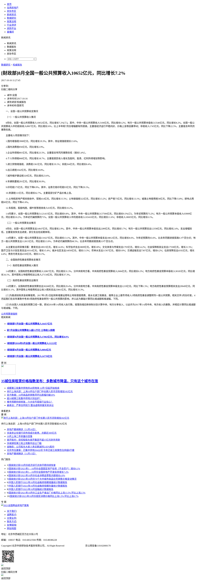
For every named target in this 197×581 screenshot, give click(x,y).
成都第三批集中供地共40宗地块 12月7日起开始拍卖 (33, 388)
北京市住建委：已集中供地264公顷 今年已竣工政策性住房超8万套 (40, 450)
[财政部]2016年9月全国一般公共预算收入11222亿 (32, 343)
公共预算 (5, 314)
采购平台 (11, 28)
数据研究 (11, 18)
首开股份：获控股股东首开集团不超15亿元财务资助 (33, 440)
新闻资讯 (11, 14)
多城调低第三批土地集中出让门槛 (24, 443)
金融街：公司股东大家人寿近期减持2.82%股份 (30, 446)
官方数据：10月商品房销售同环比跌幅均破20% (31, 395)
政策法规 (11, 21)
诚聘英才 (11, 514)
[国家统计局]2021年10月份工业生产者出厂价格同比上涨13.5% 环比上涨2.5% (46, 493)
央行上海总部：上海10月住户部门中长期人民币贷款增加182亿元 (40, 391)
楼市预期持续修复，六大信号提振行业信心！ (30, 402)
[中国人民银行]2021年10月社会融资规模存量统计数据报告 (37, 486)
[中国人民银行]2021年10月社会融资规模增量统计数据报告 (37, 482)
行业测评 (11, 25)
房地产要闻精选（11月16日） (22, 429)
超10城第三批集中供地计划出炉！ (24, 398)
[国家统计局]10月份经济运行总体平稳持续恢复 (32, 465)
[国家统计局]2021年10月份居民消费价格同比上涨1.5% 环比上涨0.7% (43, 496)
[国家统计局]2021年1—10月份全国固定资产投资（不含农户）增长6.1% (44, 468)
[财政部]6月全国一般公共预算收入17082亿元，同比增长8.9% (38, 337)
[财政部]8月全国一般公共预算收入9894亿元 (29, 350)
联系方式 (11, 521)
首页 (9, 4)
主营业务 (11, 518)
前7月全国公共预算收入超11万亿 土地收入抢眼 (31, 330)
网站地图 (11, 528)
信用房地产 (12, 7)
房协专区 (11, 11)
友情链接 (11, 525)
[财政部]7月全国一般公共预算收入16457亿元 (29, 324)
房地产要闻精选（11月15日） (22, 453)
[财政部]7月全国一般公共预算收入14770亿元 (29, 356)
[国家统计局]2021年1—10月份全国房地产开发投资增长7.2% (38, 472)
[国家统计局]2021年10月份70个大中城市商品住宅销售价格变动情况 (42, 479)
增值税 (13, 314)
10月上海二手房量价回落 (19, 436)
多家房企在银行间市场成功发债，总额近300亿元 (32, 433)
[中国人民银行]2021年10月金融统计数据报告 (30, 489)
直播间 (10, 32)
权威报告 (17, 65)
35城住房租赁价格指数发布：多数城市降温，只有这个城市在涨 (49, 381)
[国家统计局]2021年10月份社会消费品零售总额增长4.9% (36, 475)
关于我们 (11, 511)
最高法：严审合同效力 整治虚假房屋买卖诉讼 (30, 405)
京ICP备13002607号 (75, 545)
